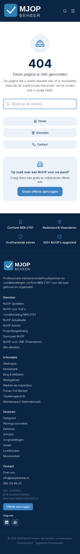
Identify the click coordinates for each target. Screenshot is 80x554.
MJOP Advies (11, 325)
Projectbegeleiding (15, 331)
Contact (42, 144)
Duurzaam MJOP (13, 336)
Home (42, 121)
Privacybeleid (25, 543)
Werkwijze (10, 363)
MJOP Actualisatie (14, 320)
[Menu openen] (73, 11)
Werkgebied (11, 380)
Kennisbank (10, 369)
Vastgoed (9, 418)
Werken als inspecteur (17, 385)
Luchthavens (11, 450)
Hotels (7, 445)
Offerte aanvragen (18, 506)
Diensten (42, 132)
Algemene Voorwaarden (49, 543)
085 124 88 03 (12, 483)
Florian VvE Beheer (15, 390)
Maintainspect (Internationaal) (22, 401)
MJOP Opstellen (13, 303)
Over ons (9, 472)
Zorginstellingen (13, 439)
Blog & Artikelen (13, 374)
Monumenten (11, 456)
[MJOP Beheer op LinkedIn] (6, 522)
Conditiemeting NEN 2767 (19, 314)
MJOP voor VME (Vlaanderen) (22, 341)
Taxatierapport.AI (14, 396)
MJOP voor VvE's (14, 309)
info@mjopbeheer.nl (16, 478)
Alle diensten (11, 347)
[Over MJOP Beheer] (20, 266)
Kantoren (9, 429)
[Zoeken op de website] (64, 10)
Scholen (8, 434)
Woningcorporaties (15, 423)
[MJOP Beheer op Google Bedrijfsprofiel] (15, 522)
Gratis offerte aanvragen (40, 191)
